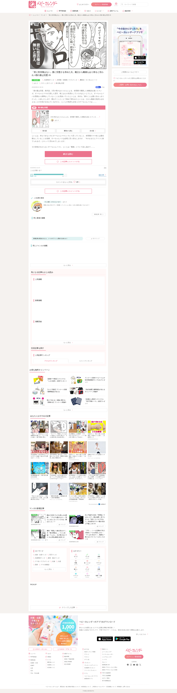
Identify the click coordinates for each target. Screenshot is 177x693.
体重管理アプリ (88, 678)
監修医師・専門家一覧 (65, 649)
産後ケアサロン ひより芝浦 (109, 670)
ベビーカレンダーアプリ (91, 676)
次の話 (92, 131)
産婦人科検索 (68, 661)
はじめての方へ (84, 4)
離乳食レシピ (51, 662)
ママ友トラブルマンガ (42, 561)
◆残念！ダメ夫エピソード (88, 80)
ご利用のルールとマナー (130, 72)
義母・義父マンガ (53, 558)
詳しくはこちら (141, 634)
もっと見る (67, 265)
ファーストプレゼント (90, 670)
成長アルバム (114, 11)
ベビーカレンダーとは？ (52, 686)
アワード (86, 654)
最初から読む (68, 131)
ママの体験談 (45, 564)
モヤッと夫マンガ (47, 83)
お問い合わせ (126, 686)
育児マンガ (53, 554)
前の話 (45, 131)
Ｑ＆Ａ (89, 11)
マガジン (86, 657)
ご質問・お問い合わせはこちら (130, 85)
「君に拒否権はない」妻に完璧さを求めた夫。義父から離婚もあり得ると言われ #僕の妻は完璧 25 (79, 15)
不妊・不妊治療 (35, 673)
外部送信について (86, 686)
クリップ (96, 238)
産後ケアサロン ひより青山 (109, 667)
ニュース (50, 11)
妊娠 (53, 561)
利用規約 (119, 686)
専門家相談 (62, 11)
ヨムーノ (104, 662)
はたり (36, 83)
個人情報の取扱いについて (73, 686)
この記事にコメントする (70, 161)
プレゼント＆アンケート (91, 665)
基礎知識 (75, 11)
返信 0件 (102, 175)
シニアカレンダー (107, 657)
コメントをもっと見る (67, 182)
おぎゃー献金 (105, 678)
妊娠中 (32, 665)
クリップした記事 (68, 607)
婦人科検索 (67, 664)
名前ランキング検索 (89, 651)
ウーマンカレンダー (107, 654)
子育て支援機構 (106, 675)
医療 (36, 564)
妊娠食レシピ (51, 665)
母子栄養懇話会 (106, 680)
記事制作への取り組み (41, 649)
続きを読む (68, 154)
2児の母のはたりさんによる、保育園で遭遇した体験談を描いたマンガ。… (74, 117)
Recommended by (93, 504)
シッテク (104, 659)
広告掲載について (111, 686)
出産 (59, 561)
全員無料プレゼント (89, 667)
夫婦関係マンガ (49, 80)
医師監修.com (106, 664)
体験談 (49, 657)
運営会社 (62, 686)
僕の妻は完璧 (60, 83)
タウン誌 (86, 659)
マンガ (43, 15)
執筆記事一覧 (98, 214)
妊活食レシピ (51, 667)
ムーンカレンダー (107, 651)
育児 (32, 670)
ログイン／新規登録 (101, 4)
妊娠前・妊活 (34, 663)
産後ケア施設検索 (69, 659)
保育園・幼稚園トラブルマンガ (67, 80)
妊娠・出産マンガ (40, 554)
